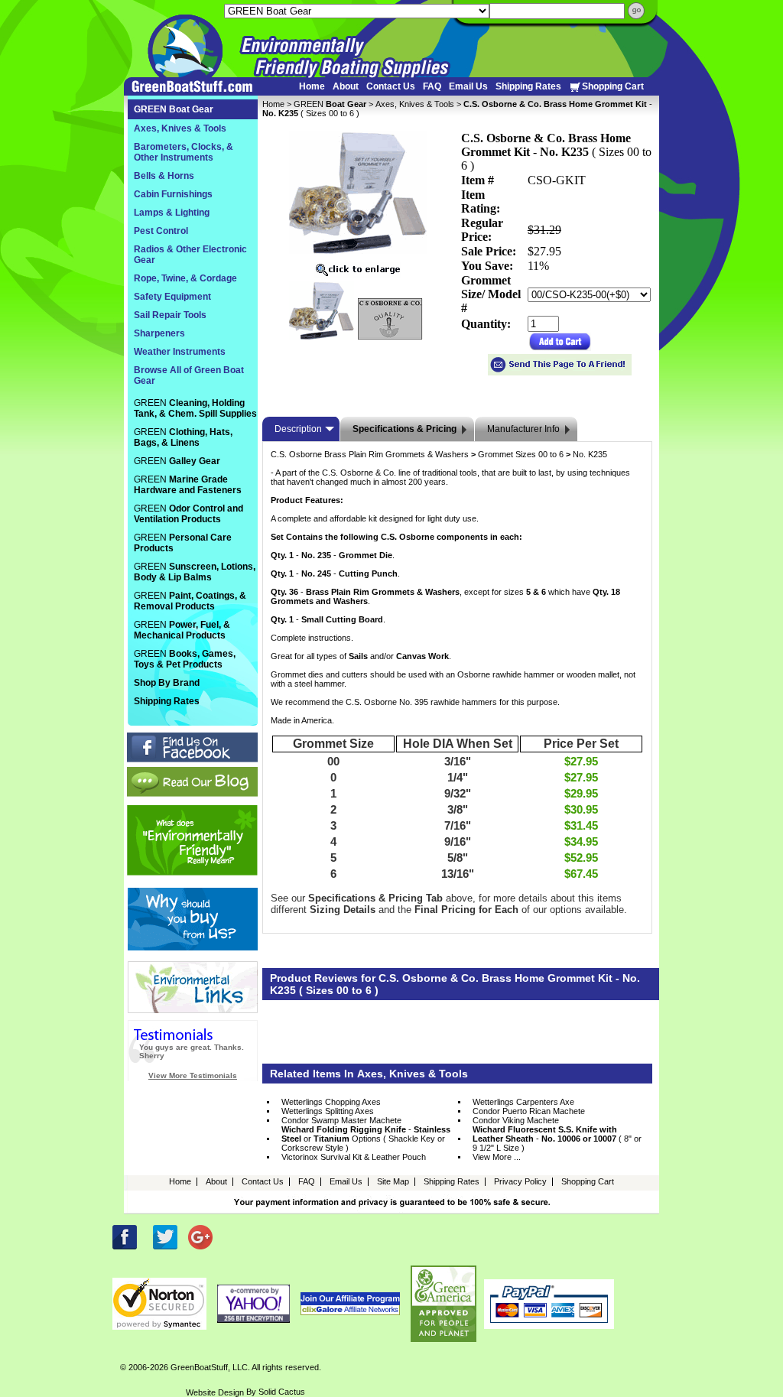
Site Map (393, 1181)
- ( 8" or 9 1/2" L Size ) (557, 1138)
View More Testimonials (192, 1075)
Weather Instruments (180, 351)
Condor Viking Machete (516, 1120)
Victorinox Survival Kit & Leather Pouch (353, 1156)
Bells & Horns (164, 176)
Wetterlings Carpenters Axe (523, 1101)
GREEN (330, 104)
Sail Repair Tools (170, 315)
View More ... (497, 1156)
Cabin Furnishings (173, 194)
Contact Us (390, 86)
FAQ (432, 86)
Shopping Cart (613, 86)
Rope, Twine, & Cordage (185, 278)
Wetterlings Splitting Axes (327, 1111)
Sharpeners (159, 333)
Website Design (215, 1392)
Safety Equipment (172, 296)
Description (298, 429)
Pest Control (161, 231)
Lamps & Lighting (172, 212)
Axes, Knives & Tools (414, 104)
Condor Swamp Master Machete (341, 1120)
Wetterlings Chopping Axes (331, 1101)
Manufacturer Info (523, 429)
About (346, 86)
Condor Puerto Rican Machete (529, 1111)
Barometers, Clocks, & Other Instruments (183, 152)
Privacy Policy (520, 1181)
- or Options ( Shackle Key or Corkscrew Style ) (365, 1138)
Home (312, 86)
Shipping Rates (528, 86)
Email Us (468, 86)
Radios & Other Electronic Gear (190, 254)
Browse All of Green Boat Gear (189, 375)
